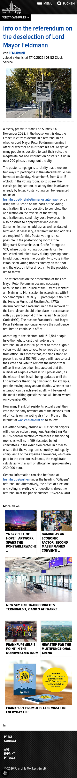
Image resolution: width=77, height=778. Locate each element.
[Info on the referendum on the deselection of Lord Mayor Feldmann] (38, 92)
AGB (7, 749)
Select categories (14, 17)
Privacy (9, 758)
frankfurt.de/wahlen (16, 479)
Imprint (9, 754)
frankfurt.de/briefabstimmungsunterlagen (31, 199)
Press (8, 737)
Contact (10, 741)
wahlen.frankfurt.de (31, 420)
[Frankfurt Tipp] (11, 13)
